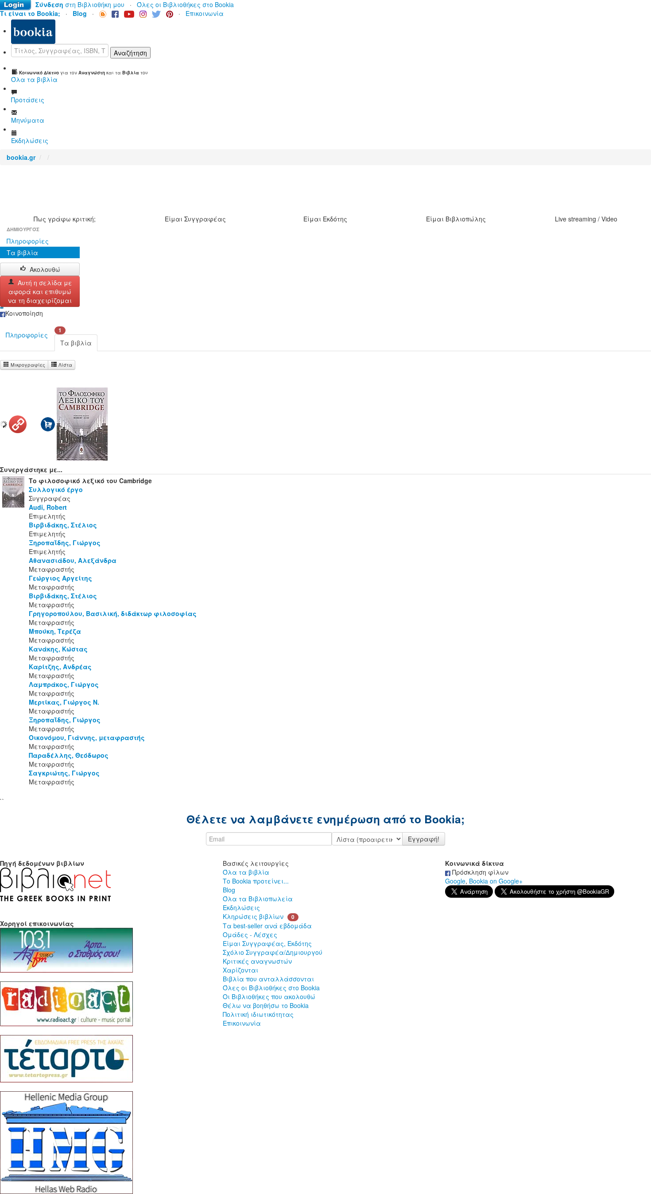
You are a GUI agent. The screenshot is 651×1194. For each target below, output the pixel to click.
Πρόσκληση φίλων (479, 872)
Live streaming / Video (586, 218)
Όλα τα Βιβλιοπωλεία (258, 898)
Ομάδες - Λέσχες (250, 934)
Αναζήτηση (130, 52)
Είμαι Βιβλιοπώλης (456, 218)
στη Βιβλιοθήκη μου (79, 4)
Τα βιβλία (22, 252)
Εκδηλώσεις (241, 907)
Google (455, 880)
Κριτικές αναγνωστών (257, 961)
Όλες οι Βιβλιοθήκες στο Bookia (185, 4)
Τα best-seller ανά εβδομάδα (267, 925)
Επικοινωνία (205, 13)
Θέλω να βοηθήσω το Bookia (266, 1005)
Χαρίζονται (240, 969)
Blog (229, 889)
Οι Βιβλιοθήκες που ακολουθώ (269, 996)
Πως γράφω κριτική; (65, 218)
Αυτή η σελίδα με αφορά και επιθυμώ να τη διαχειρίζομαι (40, 291)
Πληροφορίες (28, 240)
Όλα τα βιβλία (246, 872)
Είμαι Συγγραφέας (195, 218)
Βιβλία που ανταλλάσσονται (268, 978)
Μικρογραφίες (27, 364)
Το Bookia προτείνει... (256, 880)
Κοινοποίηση (24, 313)
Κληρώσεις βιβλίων (253, 916)
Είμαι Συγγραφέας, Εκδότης (267, 943)
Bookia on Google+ (496, 880)
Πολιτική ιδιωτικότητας (258, 1014)
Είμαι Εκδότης (325, 218)
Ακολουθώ (45, 269)
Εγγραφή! (423, 838)
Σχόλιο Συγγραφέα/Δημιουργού (272, 952)
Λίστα (64, 364)
